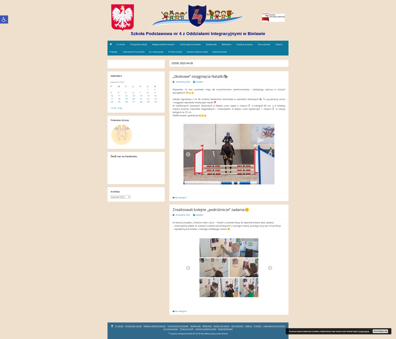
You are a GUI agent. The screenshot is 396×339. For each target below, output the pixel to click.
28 (141, 101)
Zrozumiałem (380, 331)
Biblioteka (226, 44)
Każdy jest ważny (245, 44)
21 (141, 98)
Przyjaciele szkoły (138, 44)
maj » (120, 108)
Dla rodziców (264, 44)
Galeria (278, 44)
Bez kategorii (181, 197)
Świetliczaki (211, 44)
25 (119, 101)
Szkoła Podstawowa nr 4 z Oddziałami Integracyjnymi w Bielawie (198, 33)
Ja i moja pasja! (156, 51)
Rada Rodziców (219, 51)
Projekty (113, 51)
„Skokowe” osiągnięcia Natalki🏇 (200, 76)
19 (126, 98)
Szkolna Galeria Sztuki (197, 51)
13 (133, 95)
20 (133, 98)
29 (148, 101)
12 (126, 95)
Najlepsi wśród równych (163, 44)
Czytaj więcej (363, 331)
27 (133, 101)
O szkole (121, 44)
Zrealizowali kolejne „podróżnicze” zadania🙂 (211, 209)
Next (269, 153)
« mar (113, 108)
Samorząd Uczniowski (190, 44)
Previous (187, 153)
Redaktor (200, 82)
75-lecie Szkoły (175, 51)
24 (112, 101)
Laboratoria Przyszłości (134, 51)
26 (126, 101)
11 (119, 95)
